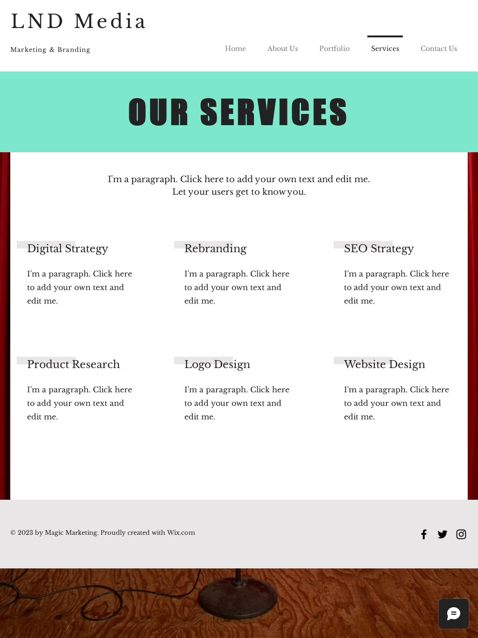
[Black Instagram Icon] (461, 534)
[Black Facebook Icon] (423, 534)
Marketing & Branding (50, 50)
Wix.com (180, 533)
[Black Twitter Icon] (442, 534)
